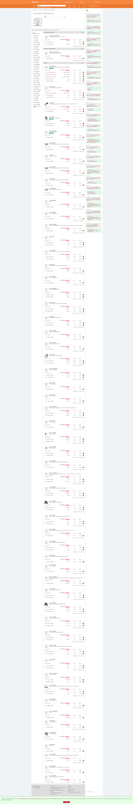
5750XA (57, 35)
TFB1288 (54, 342)
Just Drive (50, 212)
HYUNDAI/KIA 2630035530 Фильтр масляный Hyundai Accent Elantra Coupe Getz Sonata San (93, 141)
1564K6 (54, 685)
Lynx (50, 102)
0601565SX (53, 188)
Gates (50, 86)
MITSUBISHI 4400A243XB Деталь (93, 130)
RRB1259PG (53, 200)
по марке (34, 33)
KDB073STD (54, 288)
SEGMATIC (51, 224)
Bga (49, 316)
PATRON (50, 66)
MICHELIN (51, 432)
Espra (50, 178)
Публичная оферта (53, 794)
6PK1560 (54, 212)
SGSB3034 (55, 224)
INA (49, 744)
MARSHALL (51, 472)
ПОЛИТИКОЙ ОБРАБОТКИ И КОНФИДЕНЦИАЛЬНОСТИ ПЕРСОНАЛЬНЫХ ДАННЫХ (32, 798)
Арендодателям (70, 790)
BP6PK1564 (55, 368)
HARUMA (50, 555)
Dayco (50, 354)
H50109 (54, 555)
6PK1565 (52, 86)
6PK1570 (54, 276)
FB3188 (53, 236)
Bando (50, 720)
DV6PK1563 (55, 711)
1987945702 (53, 564)
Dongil (50, 264)
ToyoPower (51, 631)
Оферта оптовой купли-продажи (55, 792)
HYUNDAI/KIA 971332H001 (92, 151)
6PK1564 (53, 302)
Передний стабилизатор (92, 193)
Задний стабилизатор (91, 192)
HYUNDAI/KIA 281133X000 (92, 161)
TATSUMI (50, 342)
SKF (49, 732)
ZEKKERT (50, 406)
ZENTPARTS (51, 645)
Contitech (50, 250)
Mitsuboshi (51, 775)
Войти (93, 6)
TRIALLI (50, 515)
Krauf (50, 200)
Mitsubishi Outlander (90, 126)
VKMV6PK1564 (53, 732)
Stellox (50, 166)
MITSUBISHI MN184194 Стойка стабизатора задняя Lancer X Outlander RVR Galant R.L (94, 205)
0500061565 (53, 699)
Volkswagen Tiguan (90, 106)
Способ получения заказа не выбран (44, 7)
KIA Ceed (88, 136)
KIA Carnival (90, 115)
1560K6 (54, 754)
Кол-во (74, 39)
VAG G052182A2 (90, 110)
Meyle (50, 699)
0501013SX (53, 166)
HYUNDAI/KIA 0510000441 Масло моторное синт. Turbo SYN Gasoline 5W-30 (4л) (93, 172)
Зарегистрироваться (95, 5)
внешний (89, 88)
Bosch (50, 541)
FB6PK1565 (53, 744)
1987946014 (53, 541)
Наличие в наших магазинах (50, 74)
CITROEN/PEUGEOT (52, 35)
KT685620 (53, 529)
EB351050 (53, 178)
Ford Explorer (93, 95)
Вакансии (69, 787)
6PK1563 (53, 66)
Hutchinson (51, 685)
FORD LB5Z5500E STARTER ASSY (93, 99)
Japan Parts (51, 711)
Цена (80, 39)
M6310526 (55, 576)
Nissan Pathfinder (90, 17)
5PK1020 (54, 250)
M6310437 (55, 472)
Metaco (50, 382)
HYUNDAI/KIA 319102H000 (92, 182)
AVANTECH (51, 330)
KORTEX (50, 288)
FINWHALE (51, 368)
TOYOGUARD (51, 673)
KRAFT (50, 529)
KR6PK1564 (55, 406)
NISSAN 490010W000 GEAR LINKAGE (94, 67)
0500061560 (53, 766)
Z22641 (55, 645)
